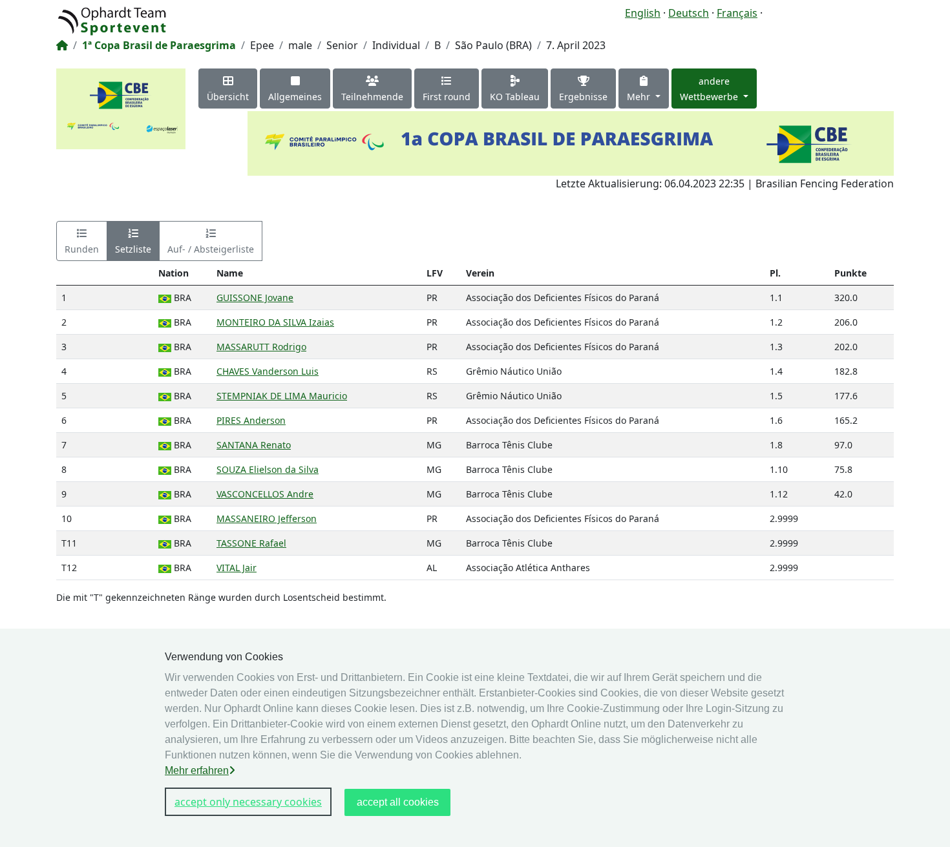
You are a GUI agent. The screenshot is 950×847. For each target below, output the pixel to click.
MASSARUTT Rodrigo (261, 346)
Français (737, 13)
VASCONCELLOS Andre (264, 494)
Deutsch (688, 13)
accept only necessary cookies (248, 802)
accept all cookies (398, 802)
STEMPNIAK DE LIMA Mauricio (281, 396)
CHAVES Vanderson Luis (267, 371)
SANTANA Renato (253, 445)
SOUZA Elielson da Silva (267, 469)
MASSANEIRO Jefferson (266, 518)
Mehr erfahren (197, 770)
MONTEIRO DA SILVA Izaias (275, 322)
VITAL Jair (236, 567)
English (642, 13)
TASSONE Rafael (251, 543)
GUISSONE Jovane (254, 297)
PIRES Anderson (251, 420)
